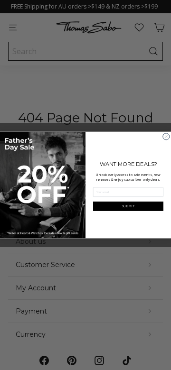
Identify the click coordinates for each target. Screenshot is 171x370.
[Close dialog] (166, 136)
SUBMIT (128, 206)
